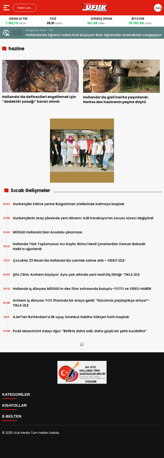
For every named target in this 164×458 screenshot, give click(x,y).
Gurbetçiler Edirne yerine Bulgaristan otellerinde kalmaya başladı (68, 204)
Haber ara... (24, 7)
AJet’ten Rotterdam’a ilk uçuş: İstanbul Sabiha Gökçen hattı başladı (71, 317)
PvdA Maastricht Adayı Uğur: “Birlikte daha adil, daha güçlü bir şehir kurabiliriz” (80, 331)
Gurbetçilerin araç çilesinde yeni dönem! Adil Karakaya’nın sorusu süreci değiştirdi (83, 218)
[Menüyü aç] (7, 7)
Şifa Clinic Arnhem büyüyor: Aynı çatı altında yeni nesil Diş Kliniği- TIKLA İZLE (76, 274)
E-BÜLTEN (11, 416)
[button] (14, 33)
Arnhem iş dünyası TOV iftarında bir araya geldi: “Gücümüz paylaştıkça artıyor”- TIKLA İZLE (81, 303)
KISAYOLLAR (14, 405)
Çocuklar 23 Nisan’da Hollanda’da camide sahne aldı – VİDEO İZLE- (69, 260)
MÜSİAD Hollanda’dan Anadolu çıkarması (47, 232)
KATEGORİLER (16, 394)
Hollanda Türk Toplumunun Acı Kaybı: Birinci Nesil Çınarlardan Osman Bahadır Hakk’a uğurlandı (79, 246)
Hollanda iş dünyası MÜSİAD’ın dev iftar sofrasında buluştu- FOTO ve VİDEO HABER (82, 288)
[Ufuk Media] (94, 7)
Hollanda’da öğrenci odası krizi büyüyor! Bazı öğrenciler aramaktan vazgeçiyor (94, 35)
